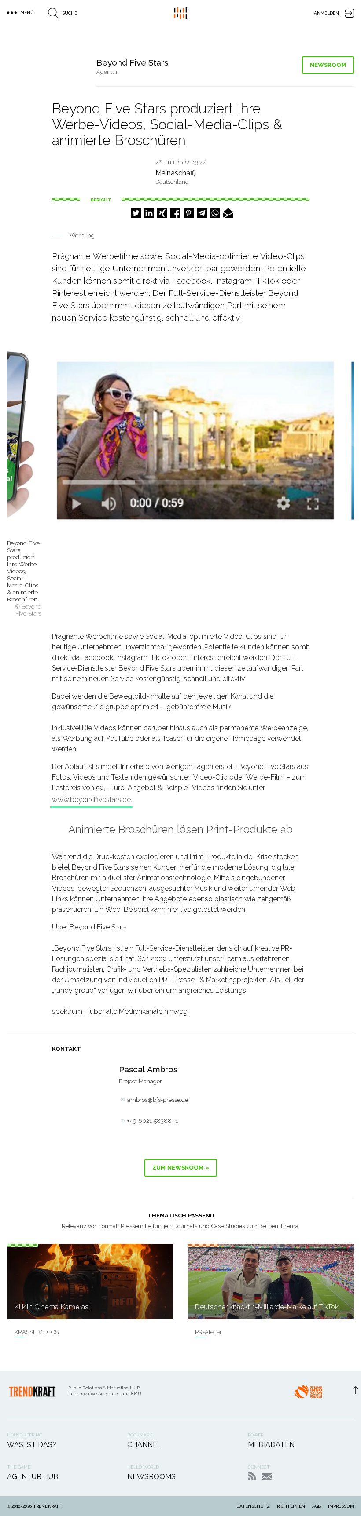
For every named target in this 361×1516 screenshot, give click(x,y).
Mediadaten (271, 1444)
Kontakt (267, 1477)
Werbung (82, 235)
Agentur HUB (32, 1476)
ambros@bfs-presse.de (157, 1100)
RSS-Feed (252, 1476)
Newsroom (328, 65)
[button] (136, 213)
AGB (316, 1506)
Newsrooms (151, 1476)
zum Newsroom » (180, 1167)
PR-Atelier (208, 1332)
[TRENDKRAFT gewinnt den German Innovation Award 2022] (308, 1394)
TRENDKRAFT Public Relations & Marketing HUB (180, 13)
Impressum (341, 1506)
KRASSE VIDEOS (37, 1332)
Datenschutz (253, 1506)
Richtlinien (291, 1506)
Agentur (107, 72)
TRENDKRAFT (48, 1506)
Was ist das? (31, 1444)
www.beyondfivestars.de (91, 799)
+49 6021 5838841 (152, 1121)
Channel (144, 1444)
